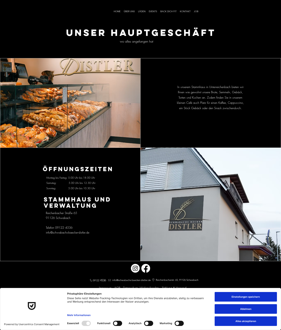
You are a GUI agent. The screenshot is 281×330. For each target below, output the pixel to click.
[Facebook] (145, 268)
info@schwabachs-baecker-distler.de (67, 232)
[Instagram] (135, 268)
